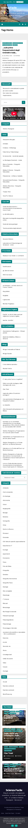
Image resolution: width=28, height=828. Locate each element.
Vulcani (5, 667)
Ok (12, 825)
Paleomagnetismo (8, 620)
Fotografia (6, 570)
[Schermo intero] (23, 118)
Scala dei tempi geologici (10, 224)
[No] (26, 822)
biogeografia (6, 508)
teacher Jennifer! (8, 320)
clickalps (5, 143)
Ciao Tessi (6, 389)
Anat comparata (8, 492)
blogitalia (5, 295)
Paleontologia (7, 624)
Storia (4, 650)
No (16, 825)
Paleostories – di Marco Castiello (12, 176)
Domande (6, 537)
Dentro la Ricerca (7, 43)
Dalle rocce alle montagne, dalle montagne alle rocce (13, 735)
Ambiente (6, 488)
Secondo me (6, 646)
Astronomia (6, 500)
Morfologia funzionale (9, 611)
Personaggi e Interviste (10, 628)
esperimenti (6, 554)
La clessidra (6, 405)
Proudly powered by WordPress (12, 807)
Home (2, 813)
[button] (19, 24)
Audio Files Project (9, 813)
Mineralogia (6, 607)
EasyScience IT (7, 545)
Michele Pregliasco (8, 304)
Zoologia (5, 671)
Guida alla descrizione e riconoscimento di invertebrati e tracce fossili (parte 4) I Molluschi (13, 465)
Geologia (5, 587)
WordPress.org (7, 694)
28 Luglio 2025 (9, 720)
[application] (14, 113)
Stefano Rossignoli (8, 129)
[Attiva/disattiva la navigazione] (25, 24)
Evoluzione (6, 558)
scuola (5, 642)
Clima (4, 525)
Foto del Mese (7, 566)
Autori (5, 504)
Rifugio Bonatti (7, 353)
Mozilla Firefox (7, 368)
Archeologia (6, 496)
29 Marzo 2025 (9, 738)
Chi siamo (17, 813)
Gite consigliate (7, 591)
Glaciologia (6, 595)
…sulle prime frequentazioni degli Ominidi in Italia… (10, 50)
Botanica (5, 517)
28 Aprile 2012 (8, 55)
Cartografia (6, 521)
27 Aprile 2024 (9, 756)
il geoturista (6, 299)
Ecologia (5, 550)
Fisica (4, 562)
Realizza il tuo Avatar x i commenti (13, 255)
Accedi (5, 682)
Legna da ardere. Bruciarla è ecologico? (14, 770)
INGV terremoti (7, 275)
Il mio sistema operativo (10, 364)
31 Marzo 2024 (9, 773)
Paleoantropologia (17, 43)
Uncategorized (7, 654)
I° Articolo (6, 599)
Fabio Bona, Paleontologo (11, 152)
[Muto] (20, 118)
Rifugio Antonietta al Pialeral (11, 349)
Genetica (5, 574)
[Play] (5, 118)
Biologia (5, 512)
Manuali (5, 603)
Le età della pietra (8, 214)
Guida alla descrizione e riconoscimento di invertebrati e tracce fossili (12, 208)
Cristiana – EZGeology (9, 148)
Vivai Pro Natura (8, 196)
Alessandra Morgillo (9, 139)
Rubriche (5, 638)
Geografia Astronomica (10, 578)
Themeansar (18, 809)
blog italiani (6, 291)
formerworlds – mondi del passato (13, 156)
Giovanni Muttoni (8, 239)
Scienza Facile (9, 7)
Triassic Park (7, 192)
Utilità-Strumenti (8, 658)
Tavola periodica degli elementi (12, 228)
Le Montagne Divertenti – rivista (12, 160)
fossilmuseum (7, 266)
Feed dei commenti (8, 690)
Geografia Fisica (7, 583)
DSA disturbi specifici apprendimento (14, 541)
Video (4, 663)
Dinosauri (6, 533)
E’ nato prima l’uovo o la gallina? (13, 379)
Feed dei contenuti (8, 686)
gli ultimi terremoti (8, 270)
